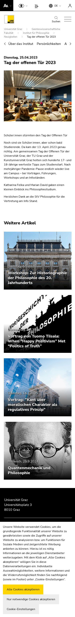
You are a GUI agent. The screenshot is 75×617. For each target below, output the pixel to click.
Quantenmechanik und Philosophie (29, 470)
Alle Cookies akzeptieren (23, 589)
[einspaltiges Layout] (37, 5)
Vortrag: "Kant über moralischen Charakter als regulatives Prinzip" (32, 404)
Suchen (56, 21)
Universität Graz (13, 29)
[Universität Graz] (9, 20)
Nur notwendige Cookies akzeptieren (31, 599)
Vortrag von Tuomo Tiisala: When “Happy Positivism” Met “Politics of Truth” (36, 341)
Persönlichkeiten (49, 44)
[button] (6, 5)
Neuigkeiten (11, 36)
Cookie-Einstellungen (21, 609)
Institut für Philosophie (36, 33)
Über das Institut (20, 44)
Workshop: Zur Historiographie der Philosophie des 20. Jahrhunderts (37, 278)
